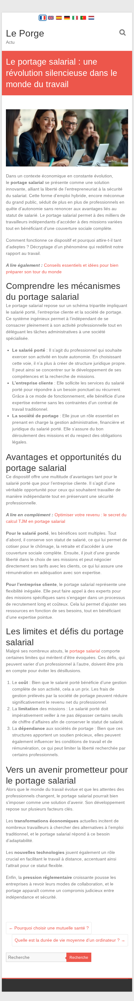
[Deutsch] (67, 18)
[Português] (83, 18)
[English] (51, 18)
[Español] (59, 18)
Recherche (78, 957)
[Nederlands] (91, 18)
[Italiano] (75, 18)
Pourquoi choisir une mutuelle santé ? (49, 927)
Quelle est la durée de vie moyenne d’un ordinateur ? (70, 940)
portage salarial (84, 650)
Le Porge (25, 33)
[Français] (43, 18)
